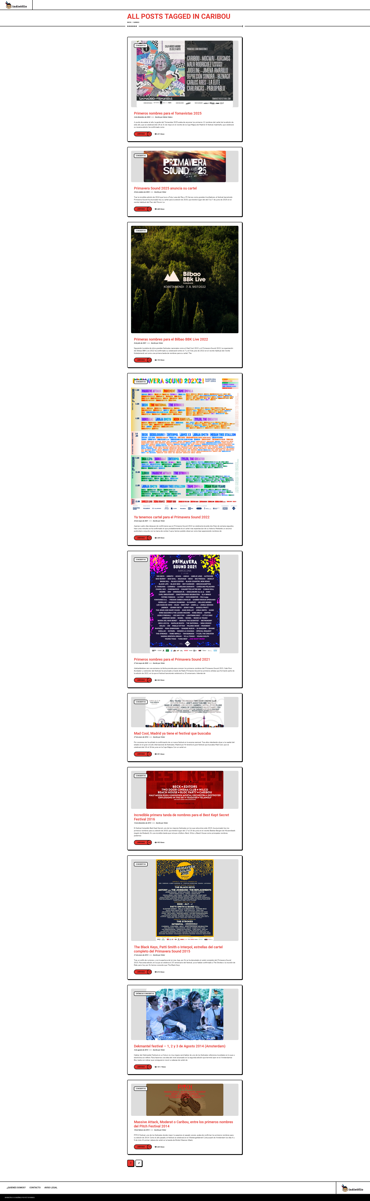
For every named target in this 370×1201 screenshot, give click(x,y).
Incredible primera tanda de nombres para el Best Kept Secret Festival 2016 (181, 817)
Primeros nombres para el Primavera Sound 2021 (172, 659)
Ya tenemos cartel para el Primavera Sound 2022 (172, 517)
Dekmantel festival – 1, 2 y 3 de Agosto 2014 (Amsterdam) (179, 1046)
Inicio (129, 22)
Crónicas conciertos (145, 994)
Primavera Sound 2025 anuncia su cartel (165, 188)
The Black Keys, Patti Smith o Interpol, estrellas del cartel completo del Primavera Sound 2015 (178, 949)
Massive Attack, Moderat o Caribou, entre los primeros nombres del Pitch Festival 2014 (183, 1124)
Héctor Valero (167, 117)
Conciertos (141, 46)
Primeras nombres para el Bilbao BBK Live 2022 (171, 339)
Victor (164, 192)
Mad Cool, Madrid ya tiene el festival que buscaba (172, 733)
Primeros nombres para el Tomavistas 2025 (168, 113)
